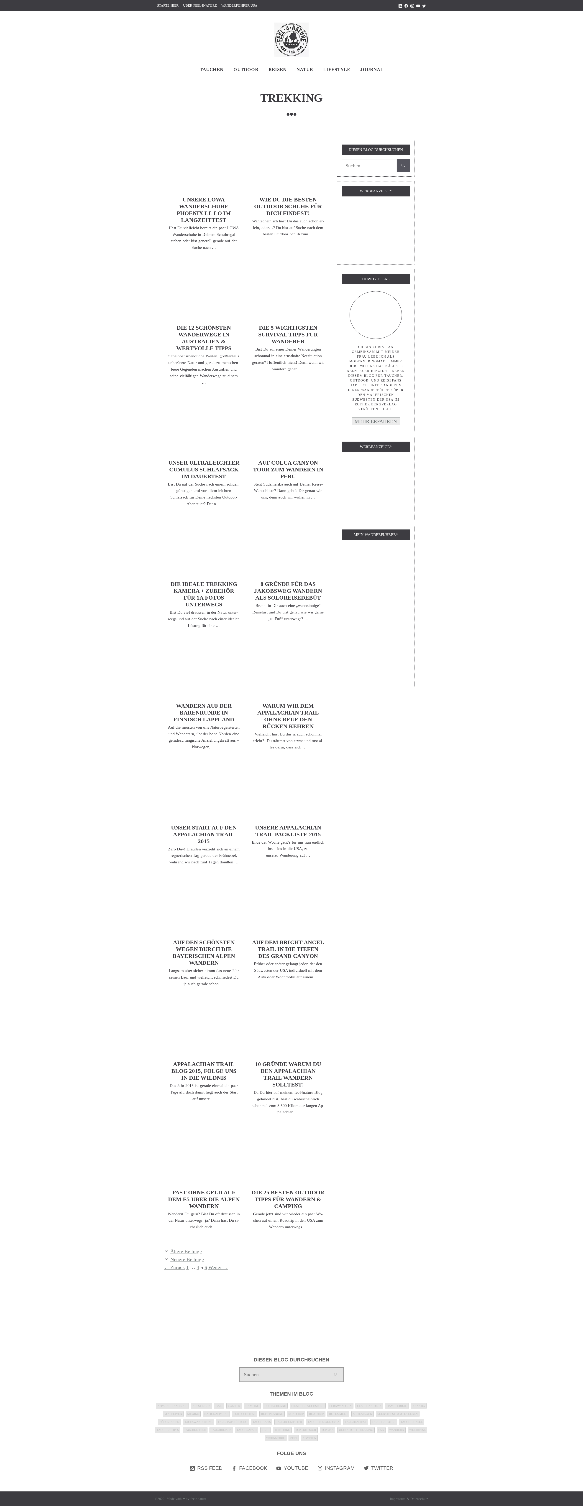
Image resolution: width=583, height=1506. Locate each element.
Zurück (174, 1267)
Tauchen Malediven (324, 1422)
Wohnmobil (275, 1438)
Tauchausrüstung (232, 1422)
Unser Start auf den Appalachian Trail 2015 (204, 834)
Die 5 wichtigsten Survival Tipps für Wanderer (288, 334)
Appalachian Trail (172, 1406)
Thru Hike (282, 1430)
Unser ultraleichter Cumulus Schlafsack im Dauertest (203, 469)
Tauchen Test (355, 1422)
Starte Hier (168, 5)
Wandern (396, 1430)
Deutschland (275, 1406)
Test (265, 1430)
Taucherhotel (383, 1422)
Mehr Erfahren (376, 421)
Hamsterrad (397, 1406)
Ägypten (309, 1438)
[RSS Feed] (400, 6)
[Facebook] (406, 6)
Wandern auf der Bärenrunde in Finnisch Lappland (204, 712)
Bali (219, 1406)
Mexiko (193, 1414)
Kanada (418, 1406)
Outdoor (245, 69)
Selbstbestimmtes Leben (397, 1414)
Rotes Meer (338, 1414)
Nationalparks (216, 1414)
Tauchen (211, 69)
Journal (372, 69)
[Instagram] (412, 6)
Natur (305, 69)
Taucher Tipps (168, 1430)
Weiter (218, 1267)
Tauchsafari (247, 1430)
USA (381, 1430)
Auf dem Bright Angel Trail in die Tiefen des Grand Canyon (288, 949)
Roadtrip (316, 1414)
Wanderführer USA (239, 5)
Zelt (293, 1438)
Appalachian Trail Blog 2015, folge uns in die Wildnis (204, 1071)
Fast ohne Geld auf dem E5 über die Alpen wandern (204, 1199)
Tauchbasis (262, 1422)
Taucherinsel (412, 1422)
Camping (252, 1406)
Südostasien (169, 1422)
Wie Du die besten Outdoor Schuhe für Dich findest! (288, 206)
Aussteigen (201, 1406)
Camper (234, 1406)
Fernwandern (340, 1406)
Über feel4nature (200, 5)
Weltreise (417, 1430)
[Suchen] (403, 165)
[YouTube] (418, 6)
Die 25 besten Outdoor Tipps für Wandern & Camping (288, 1199)
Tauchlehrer (195, 1430)
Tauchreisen (221, 1430)
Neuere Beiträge (187, 1259)
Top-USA (327, 1430)
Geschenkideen (369, 1406)
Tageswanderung (198, 1422)
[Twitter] (424, 6)
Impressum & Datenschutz (409, 1499)
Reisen (277, 69)
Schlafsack (362, 1414)
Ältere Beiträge (186, 1251)
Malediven (173, 1414)
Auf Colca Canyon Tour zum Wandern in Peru (288, 469)
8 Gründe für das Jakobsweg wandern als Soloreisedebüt (288, 591)
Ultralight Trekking (356, 1430)
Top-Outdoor (305, 1430)
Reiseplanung (272, 1414)
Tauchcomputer (289, 1422)
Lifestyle (336, 69)
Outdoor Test (245, 1414)
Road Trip (296, 1414)
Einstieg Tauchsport (307, 1406)
